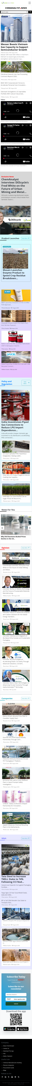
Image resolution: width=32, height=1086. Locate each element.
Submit (16, 1004)
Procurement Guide (8, 1068)
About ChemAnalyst (8, 1046)
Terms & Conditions (12, 1084)
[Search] (27, 12)
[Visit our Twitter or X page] (8, 1076)
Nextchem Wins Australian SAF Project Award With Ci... (14, 165)
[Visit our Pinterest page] (15, 1076)
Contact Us (6, 1048)
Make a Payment (7, 1056)
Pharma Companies (8, 1065)
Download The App (8, 1051)
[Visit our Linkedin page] (5, 1076)
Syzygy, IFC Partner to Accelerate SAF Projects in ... (13, 143)
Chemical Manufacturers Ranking (12, 1062)
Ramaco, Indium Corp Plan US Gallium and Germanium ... (14, 121)
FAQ (4, 1053)
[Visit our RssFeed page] (18, 1076)
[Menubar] (29, 3)
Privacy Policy (21, 1084)
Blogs (4, 1070)
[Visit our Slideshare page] (12, 1076)
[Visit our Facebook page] (2, 1076)
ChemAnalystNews (16, 8)
